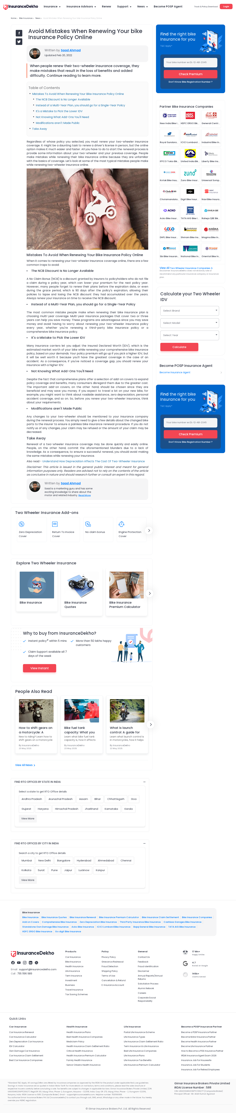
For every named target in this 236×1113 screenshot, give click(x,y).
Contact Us (144, 957)
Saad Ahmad (71, 50)
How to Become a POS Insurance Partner (202, 1050)
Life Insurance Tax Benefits (138, 1060)
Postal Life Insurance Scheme (139, 1032)
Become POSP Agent (168, 6)
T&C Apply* (166, 45)
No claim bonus (95, 532)
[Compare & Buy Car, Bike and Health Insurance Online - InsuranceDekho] (20, 7)
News (141, 6)
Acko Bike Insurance (83, 926)
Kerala (129, 809)
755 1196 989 (24, 973)
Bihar (98, 799)
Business (70, 985)
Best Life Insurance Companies (140, 1050)
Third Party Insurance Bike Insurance (140, 922)
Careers (142, 993)
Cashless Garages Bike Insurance (182, 922)
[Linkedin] (31, 963)
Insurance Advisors (80, 6)
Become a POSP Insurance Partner (199, 1032)
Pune (54, 870)
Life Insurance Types (134, 1036)
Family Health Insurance (79, 1060)
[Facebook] (13, 963)
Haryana (43, 809)
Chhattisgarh (115, 799)
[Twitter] (36, 963)
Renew (106, 6)
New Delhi (44, 860)
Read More (84, 495)
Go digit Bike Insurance (68, 931)
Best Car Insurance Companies (26, 1060)
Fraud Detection (110, 966)
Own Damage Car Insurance (24, 1050)
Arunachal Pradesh (61, 799)
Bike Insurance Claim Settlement (160, 917)
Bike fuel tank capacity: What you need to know (79, 730)
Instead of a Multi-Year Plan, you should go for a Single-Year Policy (80, 105)
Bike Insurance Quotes (75, 604)
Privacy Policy (109, 957)
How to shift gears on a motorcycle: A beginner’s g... (35, 730)
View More (27, 818)
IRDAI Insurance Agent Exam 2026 (198, 1055)
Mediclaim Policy (75, 1041)
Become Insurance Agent (175, 372)
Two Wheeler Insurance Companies (190, 268)
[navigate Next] (149, 530)
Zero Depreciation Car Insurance (26, 1041)
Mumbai (27, 860)
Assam (83, 799)
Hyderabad (84, 860)
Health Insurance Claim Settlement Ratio (88, 1046)
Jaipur (68, 870)
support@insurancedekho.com (37, 969)
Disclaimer (143, 971)
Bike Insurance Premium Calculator (124, 604)
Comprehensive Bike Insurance (59, 922)
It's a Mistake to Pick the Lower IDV (59, 111)
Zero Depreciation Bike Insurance (98, 922)
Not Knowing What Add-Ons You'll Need (62, 117)
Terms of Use (108, 975)
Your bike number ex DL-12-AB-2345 (186, 62)
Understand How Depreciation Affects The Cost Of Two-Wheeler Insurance (93, 461)
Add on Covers (30, 922)
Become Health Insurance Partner (198, 1041)
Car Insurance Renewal (21, 1032)
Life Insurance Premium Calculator (142, 1064)
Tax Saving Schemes (76, 994)
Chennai (126, 860)
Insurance (51, 6)
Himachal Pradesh (66, 809)
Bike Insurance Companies (197, 917)
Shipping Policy (110, 971)
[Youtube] (19, 963)
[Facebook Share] (19, 33)
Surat (41, 870)
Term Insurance (73, 975)
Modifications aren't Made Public (58, 123)
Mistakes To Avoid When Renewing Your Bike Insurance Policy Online (78, 94)
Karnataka (111, 809)
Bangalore (63, 860)
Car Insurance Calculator (22, 1036)
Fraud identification (148, 966)
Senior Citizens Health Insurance (83, 1064)
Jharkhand (91, 809)
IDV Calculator (16, 1046)
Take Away (39, 129)
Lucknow (84, 870)
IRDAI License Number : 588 (192, 1087)
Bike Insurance (31, 602)
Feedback (143, 961)
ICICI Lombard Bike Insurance (113, 926)
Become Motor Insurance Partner (198, 1036)
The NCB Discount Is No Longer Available (63, 99)
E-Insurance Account (113, 985)
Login (226, 6)
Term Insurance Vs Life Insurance (141, 1046)
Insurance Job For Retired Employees (200, 1069)
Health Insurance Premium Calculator (86, 1055)
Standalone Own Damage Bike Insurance (45, 926)
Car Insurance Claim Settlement (26, 1055)
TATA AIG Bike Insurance (182, 926)
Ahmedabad (106, 860)
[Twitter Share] (19, 41)
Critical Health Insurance (80, 1050)
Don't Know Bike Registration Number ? (191, 81)
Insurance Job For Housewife (196, 1060)
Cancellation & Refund (114, 980)
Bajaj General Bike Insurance (149, 926)
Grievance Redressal (113, 961)
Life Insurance (72, 971)
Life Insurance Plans (134, 1055)
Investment (71, 980)
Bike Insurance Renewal (83, 917)
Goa (133, 799)
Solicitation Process (148, 983)
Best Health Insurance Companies (85, 1036)
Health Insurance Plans (79, 1032)
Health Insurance (74, 966)
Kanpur (100, 870)
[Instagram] (25, 963)
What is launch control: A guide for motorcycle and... (125, 730)
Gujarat (26, 809)
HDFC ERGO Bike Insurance (37, 931)
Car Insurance (73, 957)
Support (122, 6)
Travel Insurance (74, 989)
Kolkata (26, 870)
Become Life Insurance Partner (197, 1046)
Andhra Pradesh (32, 799)
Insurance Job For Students (195, 1064)
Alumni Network (146, 988)
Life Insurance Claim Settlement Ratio (143, 1041)
